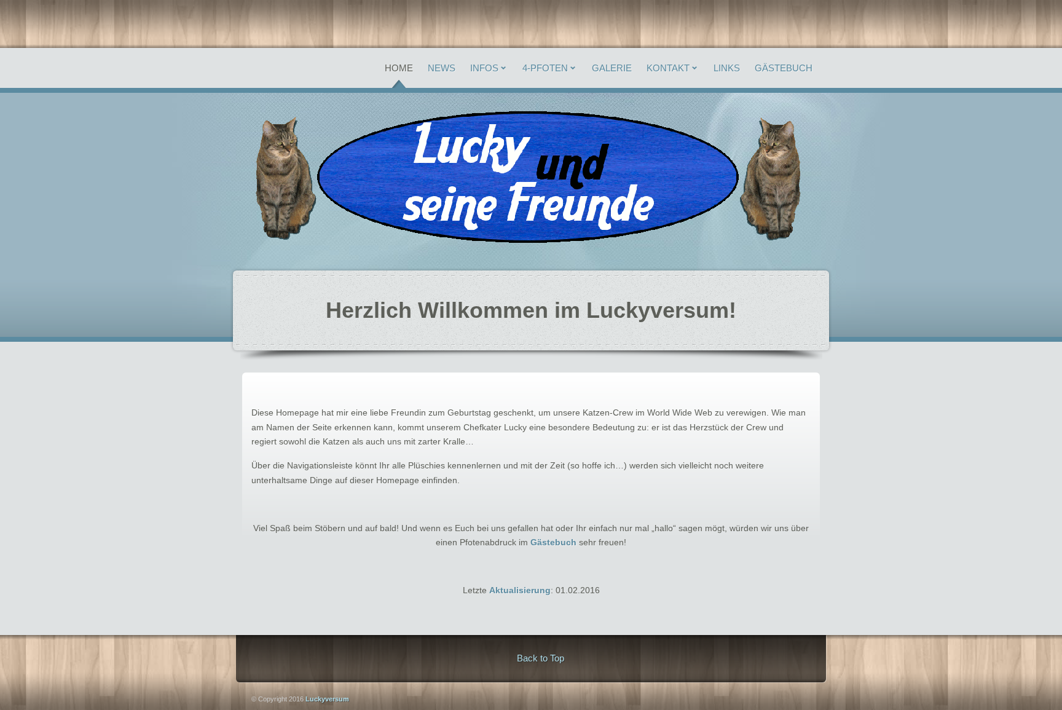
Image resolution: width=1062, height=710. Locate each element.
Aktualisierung (520, 590)
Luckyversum (326, 699)
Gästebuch (553, 542)
